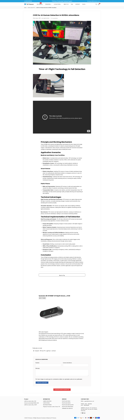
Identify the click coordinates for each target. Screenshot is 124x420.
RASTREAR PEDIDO (47, 404)
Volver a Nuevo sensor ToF (62, 389)
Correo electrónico (67, 362)
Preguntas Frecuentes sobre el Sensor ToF (51, 406)
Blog (83, 4)
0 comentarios (55, 18)
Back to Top (62, 275)
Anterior (36, 352)
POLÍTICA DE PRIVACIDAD (67, 406)
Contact (77, 4)
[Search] (96, 4)
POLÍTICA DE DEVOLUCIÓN (67, 404)
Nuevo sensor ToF (31, 7)
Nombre (37, 362)
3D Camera (39, 4)
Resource (48, 4)
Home (25, 7)
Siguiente (87, 352)
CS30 (40, 348)
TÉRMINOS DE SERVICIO (67, 408)
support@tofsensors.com (94, 1)
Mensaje (38, 368)
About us (66, 4)
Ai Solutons (57, 4)
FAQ (72, 4)
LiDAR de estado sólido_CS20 (30, 401)
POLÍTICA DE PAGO (66, 401)
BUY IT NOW (42, 298)
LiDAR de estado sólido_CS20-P (30, 404)
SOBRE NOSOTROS (47, 401)
